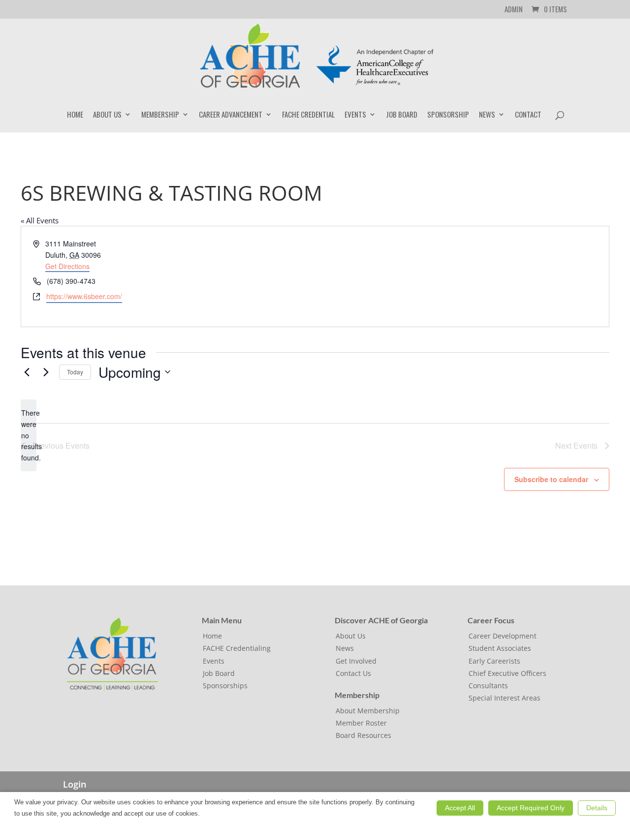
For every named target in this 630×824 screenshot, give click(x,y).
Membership (160, 115)
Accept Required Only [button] (531, 808)
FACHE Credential (308, 115)
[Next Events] (46, 372)
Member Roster (361, 723)
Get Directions (67, 266)
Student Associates (500, 648)
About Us (107, 115)
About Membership (368, 710)
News (487, 115)
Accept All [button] (460, 808)
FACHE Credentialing (237, 648)
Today (75, 371)
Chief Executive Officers (507, 673)
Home (75, 115)
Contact (528, 115)
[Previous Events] (26, 372)
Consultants (488, 685)
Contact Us (353, 673)
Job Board (401, 115)
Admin (513, 9)
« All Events (40, 220)
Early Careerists (494, 661)
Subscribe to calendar (551, 479)
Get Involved (356, 661)
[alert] (28, 435)
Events (355, 115)
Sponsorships (225, 685)
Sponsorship (448, 115)
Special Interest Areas (504, 697)
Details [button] (596, 808)
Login (74, 784)
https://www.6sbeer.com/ (84, 296)
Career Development (502, 636)
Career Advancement (230, 115)
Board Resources (363, 735)
